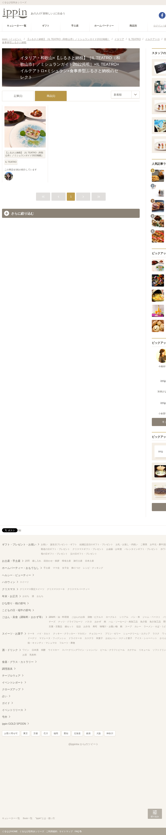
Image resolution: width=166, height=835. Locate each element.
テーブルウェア (11, 675)
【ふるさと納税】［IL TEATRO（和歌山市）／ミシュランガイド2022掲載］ (24, 153)
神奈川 (109, 733)
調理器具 (7, 668)
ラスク (156, 633)
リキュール (144, 650)
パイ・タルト (43, 633)
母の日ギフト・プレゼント (54, 553)
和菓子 (99, 638)
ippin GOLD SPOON (14, 723)
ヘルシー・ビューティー (16, 575)
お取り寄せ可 (11, 733)
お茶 (24, 655)
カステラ (89, 638)
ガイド (6, 703)
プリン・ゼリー (113, 633)
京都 (35, 733)
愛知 (66, 733)
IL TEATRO (11, 162)
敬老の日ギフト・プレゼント (55, 549)
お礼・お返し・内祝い (127, 544)
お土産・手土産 (11, 560)
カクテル (131, 650)
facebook (162, 15)
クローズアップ (11, 689)
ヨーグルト (111, 617)
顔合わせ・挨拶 (51, 561)
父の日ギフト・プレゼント (83, 553)
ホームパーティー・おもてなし (20, 567)
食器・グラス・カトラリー (18, 661)
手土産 (47, 568)
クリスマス (8, 589)
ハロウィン (8, 582)
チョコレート (95, 633)
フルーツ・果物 (67, 643)
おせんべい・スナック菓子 (118, 638)
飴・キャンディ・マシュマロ (42, 643)
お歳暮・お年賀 (114, 549)
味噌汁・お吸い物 (109, 626)
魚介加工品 (155, 621)
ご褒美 (143, 544)
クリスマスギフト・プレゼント (88, 549)
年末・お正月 (10, 596)
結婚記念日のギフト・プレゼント (96, 544)
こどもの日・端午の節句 (16, 610)
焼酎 (43, 650)
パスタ (88, 621)
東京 (25, 733)
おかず (98, 621)
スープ (128, 626)
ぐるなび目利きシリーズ (32, 831)
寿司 (95, 626)
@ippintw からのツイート (83, 744)
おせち (25, 596)
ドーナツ (32, 638)
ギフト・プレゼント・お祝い (19, 544)
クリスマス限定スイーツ (32, 589)
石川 (46, 733)
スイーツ (24, 582)
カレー (137, 626)
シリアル (123, 617)
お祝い (44, 544)
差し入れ (36, 561)
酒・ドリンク (10, 650)
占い (4, 696)
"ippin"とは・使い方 (45, 818)
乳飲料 (33, 655)
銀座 (88, 733)
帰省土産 (66, 561)
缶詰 (78, 626)
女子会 (65, 568)
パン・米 (135, 617)
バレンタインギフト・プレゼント (141, 549)
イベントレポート (12, 682)
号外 (4, 716)
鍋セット (69, 626)
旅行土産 (77, 561)
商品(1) (51, 95)
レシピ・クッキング (93, 568)
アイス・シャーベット (146, 638)
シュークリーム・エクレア (136, 633)
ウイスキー (53, 650)
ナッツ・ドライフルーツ (70, 621)
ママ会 (56, 568)
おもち (40, 596)
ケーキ (31, 633)
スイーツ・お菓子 (12, 633)
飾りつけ (75, 568)
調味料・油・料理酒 (59, 617)
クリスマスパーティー (78, 589)
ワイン (25, 650)
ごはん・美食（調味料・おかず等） (23, 617)
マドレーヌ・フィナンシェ (52, 638)
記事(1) (18, 95)
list (19, 530)
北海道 (77, 733)
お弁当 (86, 626)
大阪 (98, 733)
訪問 (27, 561)
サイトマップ (66, 831)
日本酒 (35, 650)
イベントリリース (12, 710)
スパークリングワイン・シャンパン (80, 650)
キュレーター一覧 (11, 818)
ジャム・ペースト (151, 617)
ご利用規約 (51, 831)
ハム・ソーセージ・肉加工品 (123, 621)
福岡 (56, 733)
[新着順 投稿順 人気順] (125, 94)
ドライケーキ (75, 638)
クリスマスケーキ (56, 589)
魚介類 (143, 621)
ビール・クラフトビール (112, 650)
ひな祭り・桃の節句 (14, 603)
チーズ (52, 621)
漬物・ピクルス (95, 617)
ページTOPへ (155, 826)
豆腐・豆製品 (55, 626)
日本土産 (89, 561)
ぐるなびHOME (10, 831)
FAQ (77, 831)
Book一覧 (27, 818)
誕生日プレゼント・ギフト (63, 544)
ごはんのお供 (78, 617)
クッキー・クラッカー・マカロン (69, 633)
